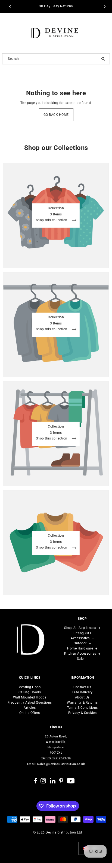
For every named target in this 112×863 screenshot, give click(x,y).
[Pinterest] (61, 780)
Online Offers (29, 713)
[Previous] (10, 6)
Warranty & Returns (82, 702)
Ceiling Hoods (29, 692)
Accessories (80, 638)
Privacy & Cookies (82, 713)
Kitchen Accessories (80, 653)
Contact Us (82, 687)
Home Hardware (80, 648)
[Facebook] (35, 780)
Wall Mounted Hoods (29, 697)
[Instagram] (43, 780)
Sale (80, 659)
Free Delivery (82, 692)
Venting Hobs (30, 687)
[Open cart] (104, 31)
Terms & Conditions (82, 708)
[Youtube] (71, 780)
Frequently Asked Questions (30, 702)
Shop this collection (52, 220)
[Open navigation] (9, 32)
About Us (82, 697)
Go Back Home (56, 115)
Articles (30, 708)
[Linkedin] (52, 780)
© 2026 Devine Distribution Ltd (57, 832)
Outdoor (80, 643)
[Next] (105, 6)
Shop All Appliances (80, 628)
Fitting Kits (82, 633)
